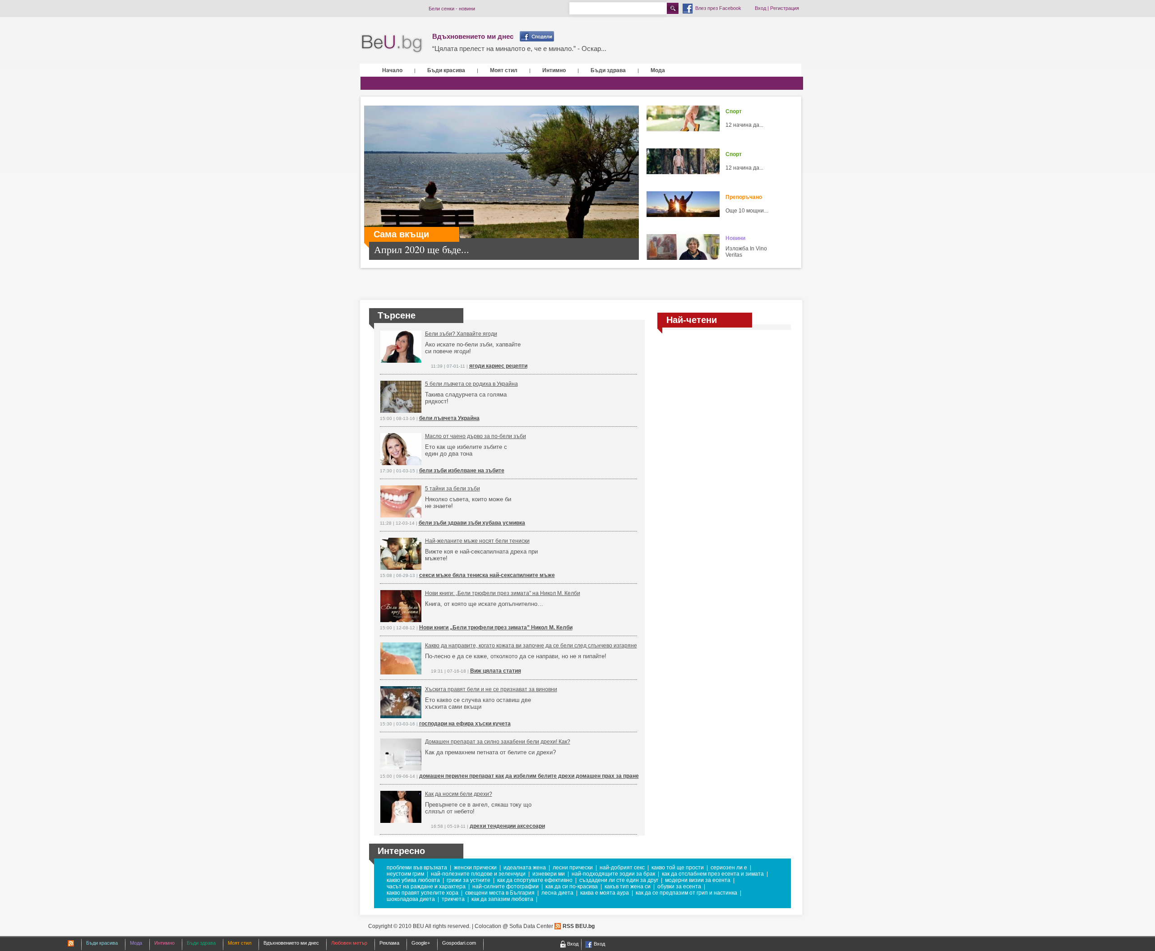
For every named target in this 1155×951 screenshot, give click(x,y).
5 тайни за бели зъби (452, 488)
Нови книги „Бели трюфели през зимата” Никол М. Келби (496, 627)
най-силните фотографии (505, 886)
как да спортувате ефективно (535, 880)
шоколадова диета (411, 899)
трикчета (453, 899)
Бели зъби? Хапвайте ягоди (461, 334)
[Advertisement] (724, 402)
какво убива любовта (413, 880)
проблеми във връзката (417, 867)
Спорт (733, 111)
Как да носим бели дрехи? (458, 794)
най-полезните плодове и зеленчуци (478, 874)
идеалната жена (525, 867)
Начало (392, 70)
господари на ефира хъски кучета (465, 723)
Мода (658, 70)
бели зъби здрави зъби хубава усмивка (472, 523)
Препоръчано (743, 197)
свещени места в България (500, 893)
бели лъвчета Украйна (449, 418)
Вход (760, 8)
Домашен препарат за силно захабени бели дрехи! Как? (497, 742)
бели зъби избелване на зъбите (461, 470)
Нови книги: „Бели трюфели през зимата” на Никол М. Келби (502, 593)
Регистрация (784, 8)
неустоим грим (405, 874)
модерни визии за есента (697, 880)
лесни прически (573, 867)
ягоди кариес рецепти (498, 366)
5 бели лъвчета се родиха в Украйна (471, 384)
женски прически (475, 867)
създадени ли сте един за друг (618, 880)
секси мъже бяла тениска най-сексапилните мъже (487, 575)
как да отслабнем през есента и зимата (713, 874)
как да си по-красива (571, 886)
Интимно (554, 70)
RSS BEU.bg (579, 926)
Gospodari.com (459, 943)
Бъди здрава (608, 70)
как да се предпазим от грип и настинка (686, 893)
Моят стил (503, 70)
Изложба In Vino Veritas (746, 251)
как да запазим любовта (502, 899)
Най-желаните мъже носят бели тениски (477, 541)
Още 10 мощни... (746, 211)
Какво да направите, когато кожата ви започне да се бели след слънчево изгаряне (531, 645)
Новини (735, 238)
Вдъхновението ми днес (472, 36)
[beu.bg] (391, 44)
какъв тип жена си (628, 886)
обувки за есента (679, 886)
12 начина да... (744, 125)
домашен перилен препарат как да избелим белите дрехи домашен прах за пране (529, 776)
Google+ (420, 943)
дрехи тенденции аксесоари (507, 826)
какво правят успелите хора (422, 893)
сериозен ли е (729, 867)
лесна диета (557, 893)
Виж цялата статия (495, 671)
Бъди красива (446, 70)
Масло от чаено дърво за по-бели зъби (475, 436)
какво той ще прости (677, 867)
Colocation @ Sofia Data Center (514, 926)
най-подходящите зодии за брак (613, 874)
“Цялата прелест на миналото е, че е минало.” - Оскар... (519, 48)
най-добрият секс (622, 867)
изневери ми (548, 874)
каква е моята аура (604, 893)
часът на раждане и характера (426, 886)
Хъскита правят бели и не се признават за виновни (491, 689)
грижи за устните (468, 880)
